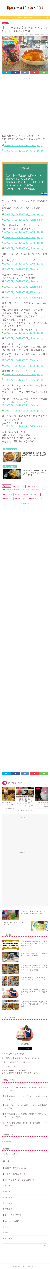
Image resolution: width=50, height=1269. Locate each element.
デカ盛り (5, 23)
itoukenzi (7, 486)
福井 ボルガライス (36, 498)
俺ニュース (36, 495)
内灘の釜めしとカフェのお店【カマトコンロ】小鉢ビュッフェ (26, 1106)
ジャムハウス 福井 (34, 486)
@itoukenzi (6, 1142)
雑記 (7, 1233)
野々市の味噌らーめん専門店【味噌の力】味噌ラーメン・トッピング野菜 (26, 1115)
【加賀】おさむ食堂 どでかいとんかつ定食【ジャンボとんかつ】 (26, 1124)
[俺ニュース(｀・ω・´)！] (25, 9)
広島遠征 (8, 1209)
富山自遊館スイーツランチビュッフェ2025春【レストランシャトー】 (26, 1097)
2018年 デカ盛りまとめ (15, 1168)
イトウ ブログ (19, 486)
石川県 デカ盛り (12, 1221)
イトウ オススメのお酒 (15, 1174)
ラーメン (8, 1203)
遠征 (7, 1227)
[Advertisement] (25, 106)
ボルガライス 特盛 (23, 495)
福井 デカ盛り (22, 498)
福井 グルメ (8, 498)
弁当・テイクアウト (13, 1215)
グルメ (8, 1186)
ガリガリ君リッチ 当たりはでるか (20, 1180)
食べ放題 (8, 1238)
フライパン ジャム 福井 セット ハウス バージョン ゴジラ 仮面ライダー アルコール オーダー (24, 490)
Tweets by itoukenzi (10, 1154)
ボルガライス (8, 495)
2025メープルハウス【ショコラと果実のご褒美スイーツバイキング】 (26, 1089)
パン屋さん (9, 1197)
